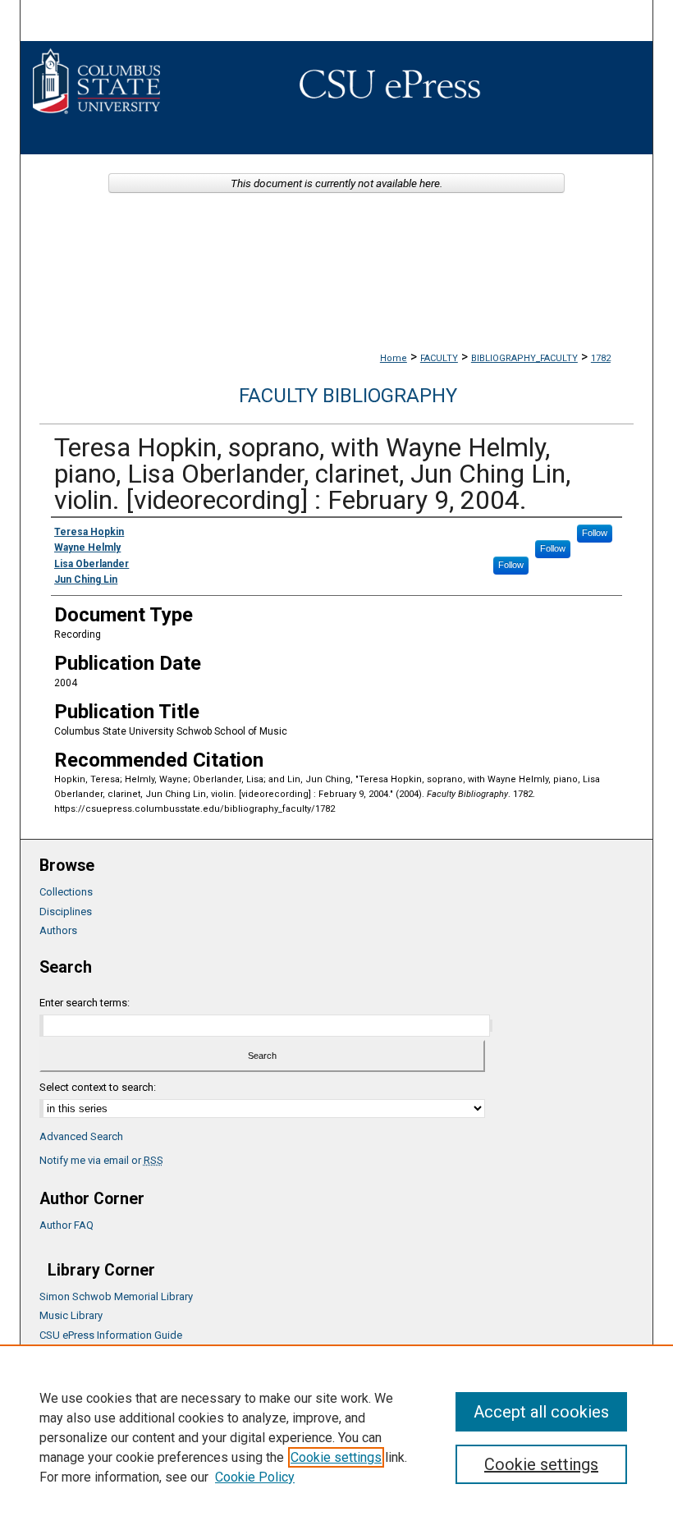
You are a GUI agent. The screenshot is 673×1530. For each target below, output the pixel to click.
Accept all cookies (541, 1412)
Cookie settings (336, 1457)
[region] (336, 1437)
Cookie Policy (255, 1477)
